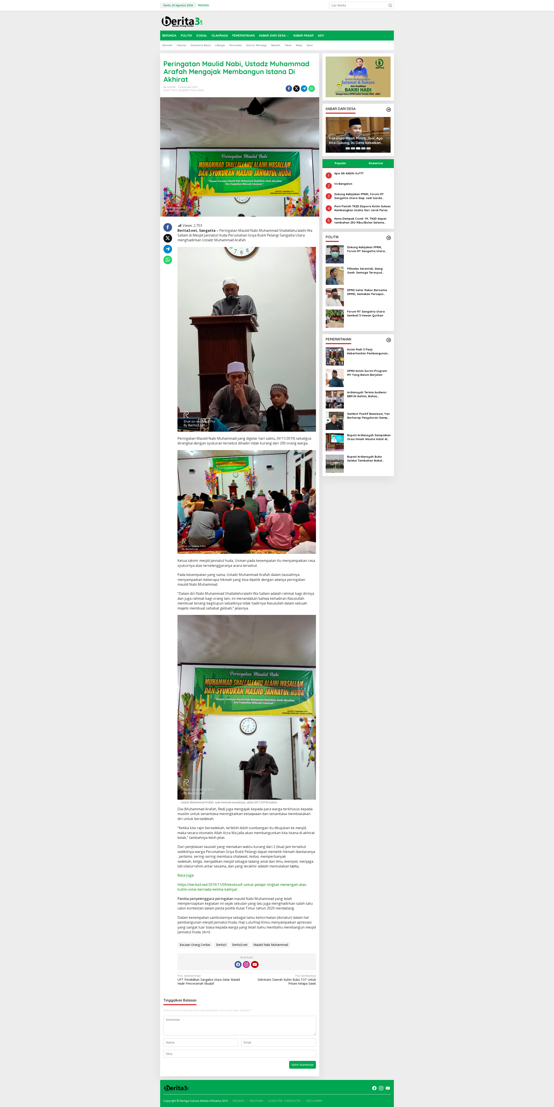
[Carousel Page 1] (348, 148)
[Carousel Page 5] (368, 148)
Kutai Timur (170, 90)
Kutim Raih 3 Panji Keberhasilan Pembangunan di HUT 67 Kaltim (367, 351)
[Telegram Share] (304, 88)
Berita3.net (240, 945)
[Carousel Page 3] (358, 148)
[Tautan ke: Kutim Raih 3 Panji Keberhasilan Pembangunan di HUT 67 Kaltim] (335, 356)
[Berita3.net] (181, 21)
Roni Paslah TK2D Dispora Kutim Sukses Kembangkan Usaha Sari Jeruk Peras (362, 208)
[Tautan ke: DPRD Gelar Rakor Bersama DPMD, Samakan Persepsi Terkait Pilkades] (335, 297)
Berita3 (221, 945)
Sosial (201, 90)
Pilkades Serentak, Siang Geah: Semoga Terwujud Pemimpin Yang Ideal (365, 270)
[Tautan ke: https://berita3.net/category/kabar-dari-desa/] (388, 109)
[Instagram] (246, 964)
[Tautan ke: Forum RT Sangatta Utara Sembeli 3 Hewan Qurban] (335, 318)
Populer (340, 163)
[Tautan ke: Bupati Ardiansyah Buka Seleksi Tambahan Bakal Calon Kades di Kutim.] (335, 463)
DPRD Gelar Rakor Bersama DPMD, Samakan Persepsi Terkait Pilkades (367, 292)
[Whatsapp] (311, 88)
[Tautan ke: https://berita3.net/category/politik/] (388, 237)
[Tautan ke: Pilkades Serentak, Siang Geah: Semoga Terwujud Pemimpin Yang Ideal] (335, 275)
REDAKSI (238, 1100)
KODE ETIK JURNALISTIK (284, 1100)
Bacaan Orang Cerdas (195, 945)
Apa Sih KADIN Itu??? (349, 173)
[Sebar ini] (289, 88)
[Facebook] (238, 964)
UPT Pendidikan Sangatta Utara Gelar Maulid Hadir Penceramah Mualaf (208, 979)
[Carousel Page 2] (353, 148)
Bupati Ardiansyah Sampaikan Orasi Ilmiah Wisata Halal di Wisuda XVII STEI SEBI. (369, 437)
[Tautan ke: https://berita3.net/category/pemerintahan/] (388, 340)
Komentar (376, 163)
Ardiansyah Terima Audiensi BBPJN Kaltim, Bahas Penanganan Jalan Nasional (367, 394)
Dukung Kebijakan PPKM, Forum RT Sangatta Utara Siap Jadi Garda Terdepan (359, 196)
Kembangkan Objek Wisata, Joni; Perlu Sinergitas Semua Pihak (357, 140)
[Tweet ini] (296, 88)
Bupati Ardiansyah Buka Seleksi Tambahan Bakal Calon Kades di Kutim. (364, 458)
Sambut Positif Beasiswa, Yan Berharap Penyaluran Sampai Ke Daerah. (368, 416)
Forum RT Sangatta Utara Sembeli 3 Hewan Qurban (366, 313)
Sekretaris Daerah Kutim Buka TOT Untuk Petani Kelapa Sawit (287, 979)
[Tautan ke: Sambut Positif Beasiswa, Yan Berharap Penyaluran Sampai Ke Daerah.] (335, 420)
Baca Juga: (185, 875)
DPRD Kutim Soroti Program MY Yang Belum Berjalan (367, 372)
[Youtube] (254, 964)
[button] (390, 5)
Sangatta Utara (187, 90)
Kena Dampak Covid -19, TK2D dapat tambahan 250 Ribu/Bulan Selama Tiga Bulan (360, 220)
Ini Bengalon (343, 183)
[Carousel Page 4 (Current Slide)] (363, 148)
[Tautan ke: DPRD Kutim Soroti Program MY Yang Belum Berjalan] (335, 378)
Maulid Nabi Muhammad (270, 945)
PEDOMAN (256, 1100)
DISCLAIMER (314, 1100)
